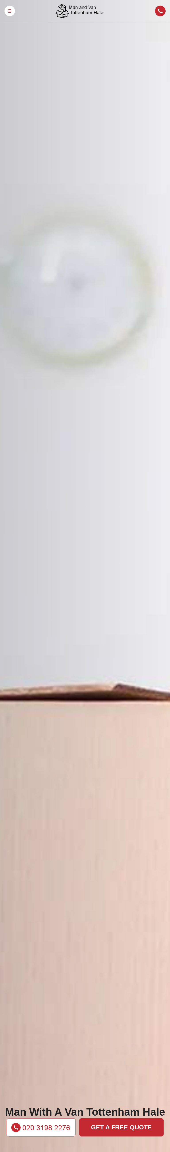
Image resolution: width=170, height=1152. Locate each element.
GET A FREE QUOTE (121, 1127)
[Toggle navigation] (9, 11)
